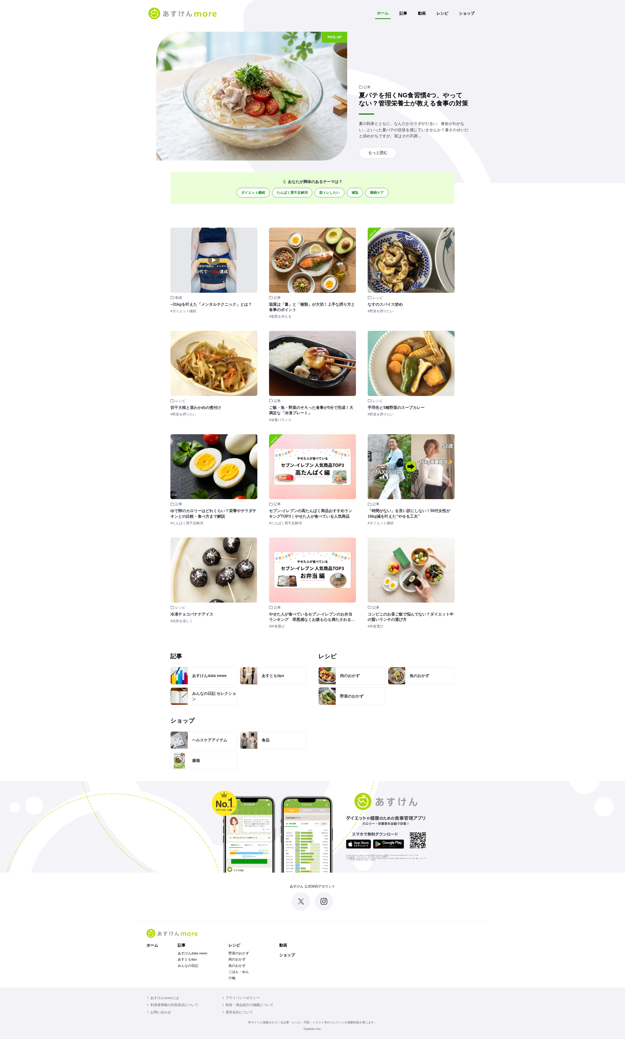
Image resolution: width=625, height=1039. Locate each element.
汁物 (232, 978)
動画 (422, 13)
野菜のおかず (239, 953)
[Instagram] (324, 901)
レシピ (442, 13)
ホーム (383, 13)
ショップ (467, 13)
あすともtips (187, 959)
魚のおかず (237, 966)
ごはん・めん (239, 972)
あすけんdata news (192, 953)
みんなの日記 (188, 966)
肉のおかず (237, 959)
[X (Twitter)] (301, 901)
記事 (403, 13)
